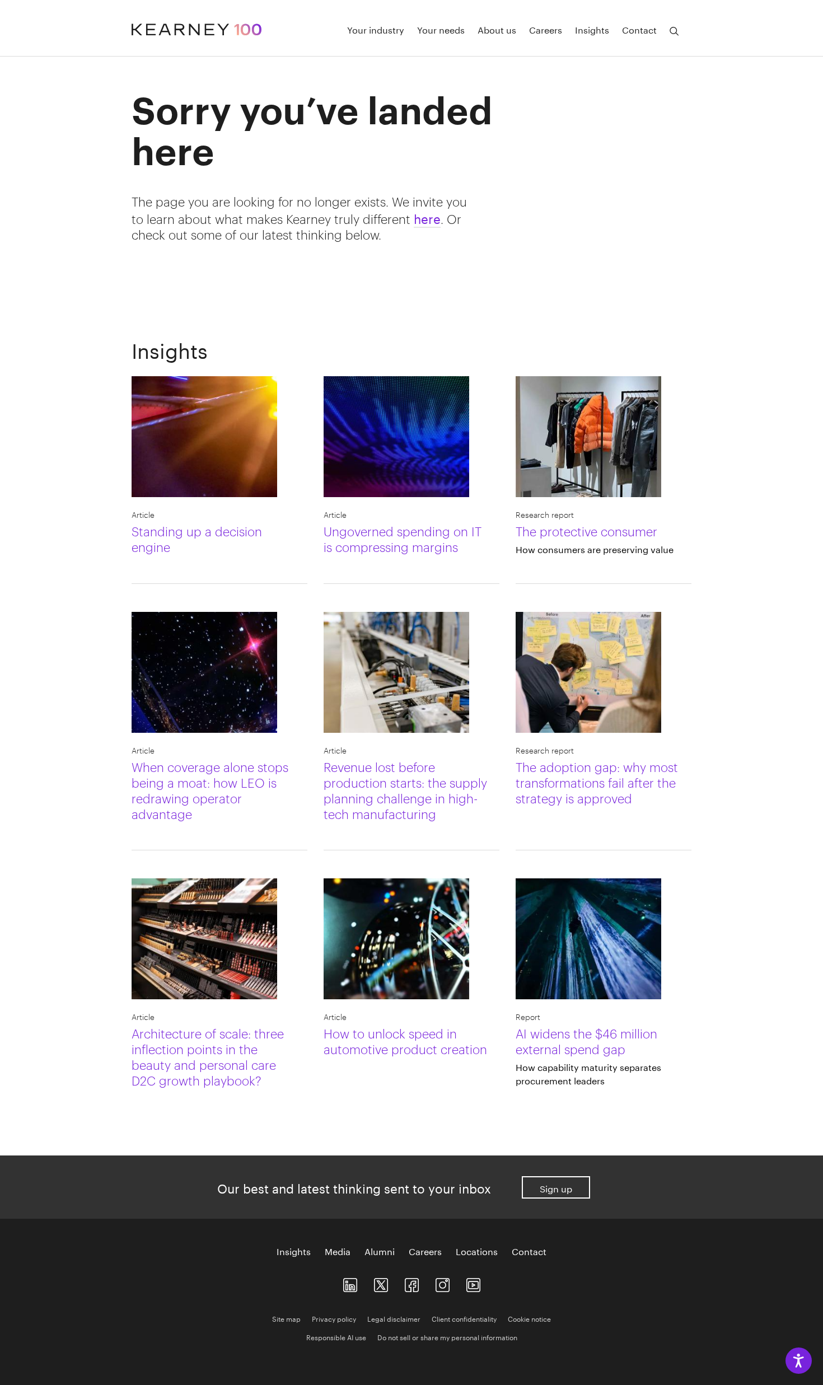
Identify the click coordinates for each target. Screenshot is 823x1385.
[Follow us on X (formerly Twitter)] (381, 1282)
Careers (545, 29)
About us (497, 29)
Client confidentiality (464, 1318)
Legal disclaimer (393, 1318)
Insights (592, 29)
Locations (477, 1251)
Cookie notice (529, 1318)
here (427, 217)
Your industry (375, 29)
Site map (286, 1318)
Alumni (379, 1251)
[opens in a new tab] (443, 1282)
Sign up (556, 1188)
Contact (639, 29)
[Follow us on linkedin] (350, 1282)
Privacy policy (334, 1318)
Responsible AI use (336, 1336)
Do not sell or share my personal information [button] (447, 1336)
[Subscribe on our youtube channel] (473, 1282)
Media (337, 1251)
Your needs (441, 29)
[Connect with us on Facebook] (412, 1282)
